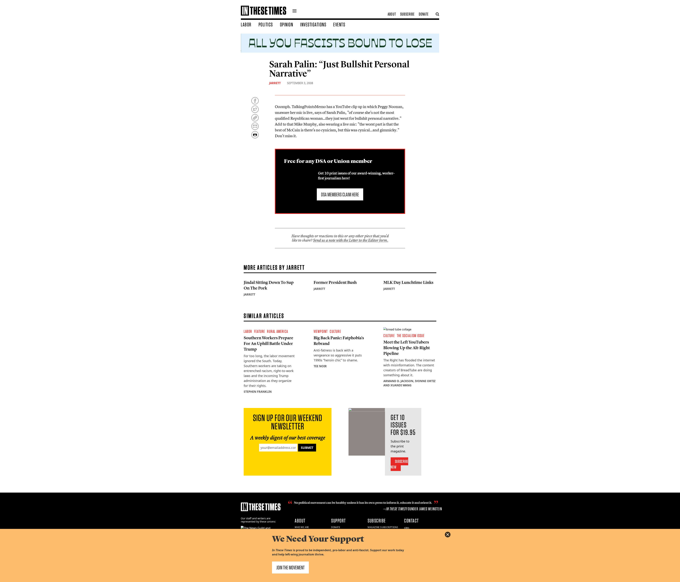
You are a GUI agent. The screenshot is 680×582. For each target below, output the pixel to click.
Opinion (286, 24)
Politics (266, 24)
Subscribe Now (399, 464)
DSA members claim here (340, 194)
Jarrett (275, 83)
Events (339, 24)
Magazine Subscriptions (383, 527)
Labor (246, 24)
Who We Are (302, 527)
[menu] (294, 11)
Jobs (406, 527)
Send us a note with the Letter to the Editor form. (350, 240)
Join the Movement (290, 567)
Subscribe (407, 14)
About (392, 14)
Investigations (313, 24)
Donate (424, 14)
